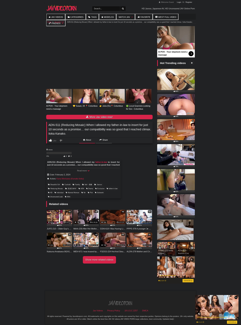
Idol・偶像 (88, 185)
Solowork (100, 193)
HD (51, 193)
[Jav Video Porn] (62, 8)
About (88, 140)
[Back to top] (233, 317)
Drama (90, 189)
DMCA (145, 311)
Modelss (109, 17)
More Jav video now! (101, 117)
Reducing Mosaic (56, 189)
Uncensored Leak (56, 197)
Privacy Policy (113, 311)
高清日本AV (72, 189)
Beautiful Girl (55, 185)
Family (77, 185)
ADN (82, 189)
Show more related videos (99, 259)
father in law (113, 189)
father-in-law (101, 162)
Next (192, 248)
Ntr (84, 193)
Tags (94, 17)
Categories (76, 17)
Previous (160, 248)
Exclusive (100, 189)
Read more (82, 171)
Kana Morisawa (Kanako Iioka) (70, 179)
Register (189, 2)
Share (105, 140)
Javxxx (99, 185)
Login (179, 2)
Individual (60, 193)
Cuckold (67, 185)
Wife (68, 197)
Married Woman (73, 193)
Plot (91, 193)
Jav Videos (57, 17)
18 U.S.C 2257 (131, 311)
